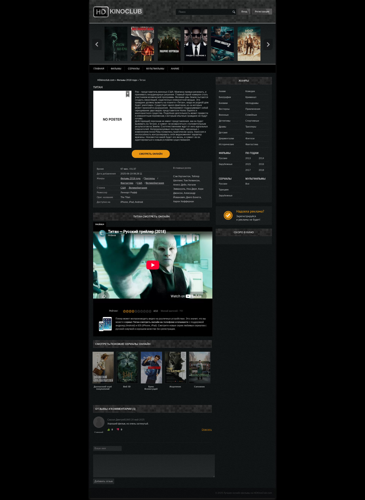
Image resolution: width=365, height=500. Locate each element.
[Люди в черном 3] (195, 28)
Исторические (226, 144)
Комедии (250, 91)
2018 (261, 170)
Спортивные (252, 120)
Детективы (224, 120)
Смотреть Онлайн (151, 154)
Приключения (252, 109)
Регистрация (262, 11)
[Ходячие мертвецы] (169, 28)
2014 (261, 158)
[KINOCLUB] (100, 4)
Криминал (250, 97)
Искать (234, 12)
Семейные (251, 115)
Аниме (222, 91)
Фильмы (116, 68)
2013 (248, 158)
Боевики (223, 103)
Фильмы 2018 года (130, 178)
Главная (99, 68)
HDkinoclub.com (105, 80)
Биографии (225, 97)
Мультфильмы (155, 68)
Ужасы (249, 132)
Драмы (222, 126)
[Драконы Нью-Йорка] (116, 28)
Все (247, 183)
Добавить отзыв (103, 481)
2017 (248, 170)
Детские (223, 132)
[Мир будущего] (249, 28)
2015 (248, 164)
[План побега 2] (222, 28)
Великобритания (155, 183)
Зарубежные (225, 164)
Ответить (207, 429)
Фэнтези (250, 138)
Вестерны (224, 109)
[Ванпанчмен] (142, 28)
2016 (261, 164)
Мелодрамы (252, 103)
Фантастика (127, 183)
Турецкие (224, 189)
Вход (244, 11)
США (139, 183)
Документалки (226, 138)
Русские (223, 158)
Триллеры (149, 178)
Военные (224, 115)
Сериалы (134, 68)
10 (150, 311)
